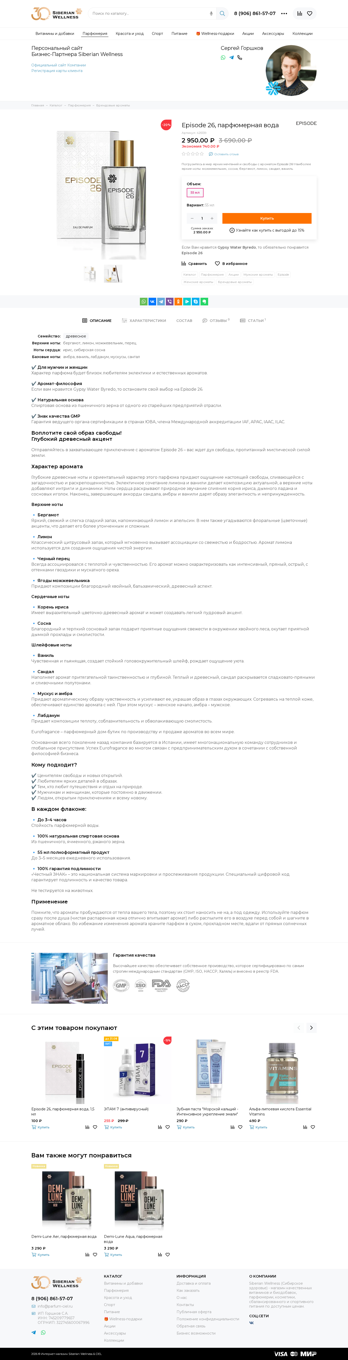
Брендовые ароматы (235, 282)
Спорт (109, 1304)
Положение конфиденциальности (208, 1319)
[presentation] (299, 1028)
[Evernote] (204, 301)
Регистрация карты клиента (57, 70)
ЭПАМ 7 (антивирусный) (126, 1109)
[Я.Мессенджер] (187, 301)
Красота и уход (118, 1297)
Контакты (185, 1304)
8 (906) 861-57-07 (255, 13)
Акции (234, 274)
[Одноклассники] (178, 301)
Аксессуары (115, 1333)
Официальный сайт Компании (58, 65)
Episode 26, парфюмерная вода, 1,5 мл (62, 1111)
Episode (283, 274)
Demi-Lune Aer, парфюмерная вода (64, 1236)
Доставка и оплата (194, 1283)
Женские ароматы (198, 282)
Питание (112, 1312)
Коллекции (114, 1340)
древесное (76, 336)
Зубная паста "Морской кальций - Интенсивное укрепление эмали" (207, 1111)
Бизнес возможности (196, 1333)
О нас (182, 1297)
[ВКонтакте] (152, 301)
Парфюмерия (212, 274)
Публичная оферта (194, 1312)
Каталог (189, 274)
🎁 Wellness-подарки (123, 1319)
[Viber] (169, 301)
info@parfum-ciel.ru (55, 1306)
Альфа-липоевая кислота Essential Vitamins (280, 1111)
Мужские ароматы (258, 274)
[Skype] (195, 301)
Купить (267, 218)
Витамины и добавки (123, 1283)
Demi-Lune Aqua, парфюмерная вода (133, 1239)
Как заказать (188, 1290)
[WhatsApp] (144, 301)
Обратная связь (191, 1326)
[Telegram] (161, 301)
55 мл (195, 192)
